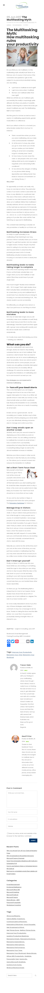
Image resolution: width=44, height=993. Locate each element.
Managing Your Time (14, 655)
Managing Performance (16, 948)
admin (9, 25)
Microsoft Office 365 (13, 890)
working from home (14, 965)
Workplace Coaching (14, 905)
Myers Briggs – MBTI (13, 900)
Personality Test (13, 959)
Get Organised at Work (15, 927)
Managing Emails (13, 939)
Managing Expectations (15, 942)
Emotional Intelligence (14, 887)
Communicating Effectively (17, 922)
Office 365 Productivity (15, 956)
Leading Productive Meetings (18, 936)
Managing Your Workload (16, 953)
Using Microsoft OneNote (16, 962)
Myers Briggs (31, 953)
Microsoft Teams (12, 897)
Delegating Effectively (15, 924)
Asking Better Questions (16, 919)
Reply (25, 670)
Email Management (13, 885)
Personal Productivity (27, 22)
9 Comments (17, 25)
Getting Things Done (27, 930)
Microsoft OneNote (13, 892)
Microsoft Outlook (12, 895)
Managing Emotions (27, 939)
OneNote (28, 956)
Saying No (23, 959)
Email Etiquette (29, 924)
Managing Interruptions (15, 945)
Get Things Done (13, 930)
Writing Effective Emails (15, 968)
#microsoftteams (13, 916)
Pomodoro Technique (17, 503)
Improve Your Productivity (22, 652)
